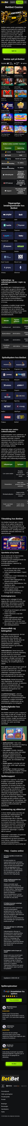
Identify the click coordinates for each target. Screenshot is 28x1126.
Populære (3, 63)
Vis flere (14, 1063)
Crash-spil (18, 63)
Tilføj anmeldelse (14, 1000)
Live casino (11, 63)
